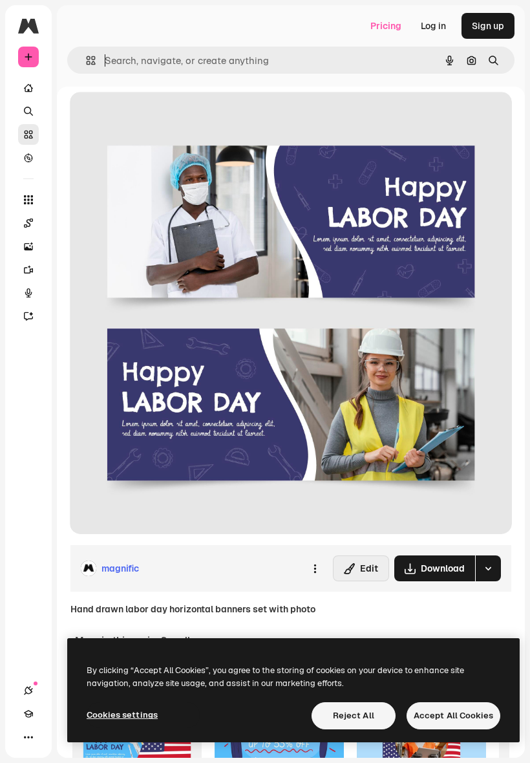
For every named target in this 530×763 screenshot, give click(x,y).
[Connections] (28, 690)
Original (152, 116)
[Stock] (28, 134)
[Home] (28, 88)
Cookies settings (122, 714)
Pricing (385, 26)
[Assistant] (28, 316)
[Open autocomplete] (85, 60)
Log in (433, 26)
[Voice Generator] (28, 293)
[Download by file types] (488, 568)
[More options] (315, 568)
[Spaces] (28, 223)
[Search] (28, 111)
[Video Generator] (28, 269)
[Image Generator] (28, 246)
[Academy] (28, 714)
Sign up (488, 26)
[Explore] (28, 157)
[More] (28, 737)
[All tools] (28, 199)
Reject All (353, 715)
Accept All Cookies (453, 715)
